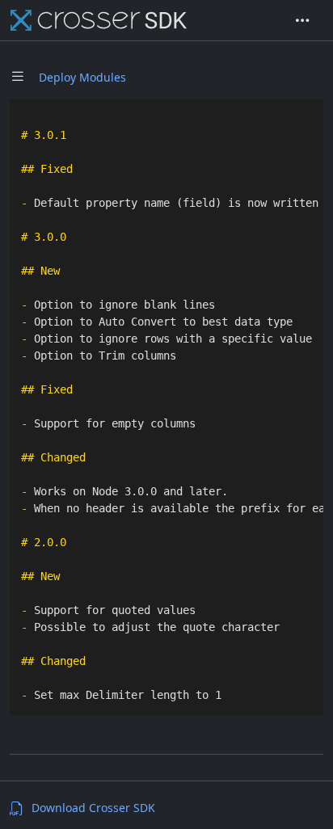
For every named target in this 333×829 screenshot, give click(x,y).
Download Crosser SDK (93, 807)
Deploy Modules (82, 77)
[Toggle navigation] (302, 20)
